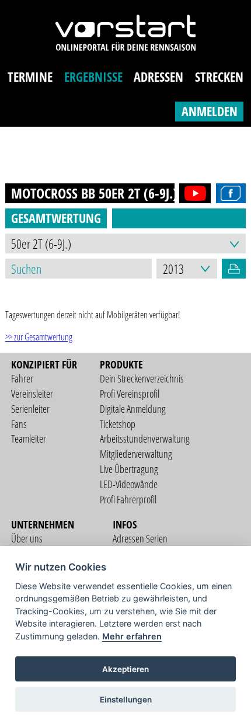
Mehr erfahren (132, 636)
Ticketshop (117, 424)
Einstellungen (126, 699)
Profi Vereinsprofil (129, 394)
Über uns (27, 538)
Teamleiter (28, 439)
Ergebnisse (93, 76)
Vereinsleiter (32, 394)
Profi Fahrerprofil (128, 499)
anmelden (210, 111)
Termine (30, 76)
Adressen (158, 76)
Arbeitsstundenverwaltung (145, 439)
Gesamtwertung (56, 218)
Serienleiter (30, 409)
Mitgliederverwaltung (136, 454)
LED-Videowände (129, 484)
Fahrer (22, 378)
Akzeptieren (125, 669)
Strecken (219, 76)
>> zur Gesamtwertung (38, 337)
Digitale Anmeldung (133, 409)
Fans (19, 424)
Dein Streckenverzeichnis (142, 378)
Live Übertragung (129, 469)
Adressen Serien (140, 538)
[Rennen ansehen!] (193, 193)
